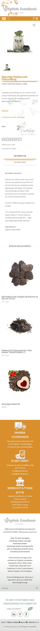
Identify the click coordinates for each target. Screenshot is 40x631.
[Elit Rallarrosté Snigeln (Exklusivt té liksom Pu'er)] (20, 272)
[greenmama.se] (20, 8)
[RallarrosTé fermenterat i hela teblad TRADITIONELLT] (20, 325)
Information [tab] (20, 156)
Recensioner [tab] (20, 162)
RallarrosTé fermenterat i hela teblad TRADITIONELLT (17, 351)
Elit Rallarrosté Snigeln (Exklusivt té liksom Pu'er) (20, 298)
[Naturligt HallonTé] (20, 379)
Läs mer (5, 588)
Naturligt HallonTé (11, 404)
